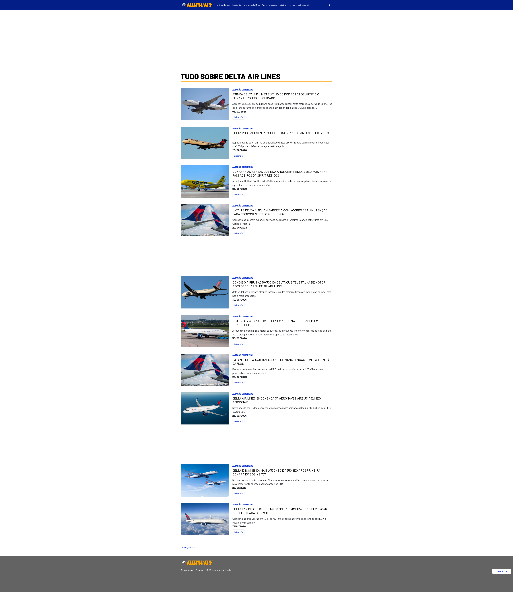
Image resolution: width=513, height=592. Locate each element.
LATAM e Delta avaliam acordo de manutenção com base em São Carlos (281, 361)
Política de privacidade (218, 570)
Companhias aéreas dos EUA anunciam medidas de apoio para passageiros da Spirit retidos (279, 173)
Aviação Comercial (242, 89)
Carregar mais (188, 547)
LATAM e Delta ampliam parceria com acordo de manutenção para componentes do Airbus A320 (279, 212)
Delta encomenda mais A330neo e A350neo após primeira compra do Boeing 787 (276, 472)
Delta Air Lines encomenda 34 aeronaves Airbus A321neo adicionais (276, 400)
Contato (199, 570)
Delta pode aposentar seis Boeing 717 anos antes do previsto (280, 133)
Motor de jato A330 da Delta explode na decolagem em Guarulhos (275, 323)
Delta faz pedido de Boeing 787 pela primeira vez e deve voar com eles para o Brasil (279, 511)
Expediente (187, 570)
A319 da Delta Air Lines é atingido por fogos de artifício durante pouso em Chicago (275, 96)
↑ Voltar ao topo (501, 571)
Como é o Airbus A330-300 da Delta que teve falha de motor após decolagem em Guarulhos (278, 284)
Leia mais (238, 117)
